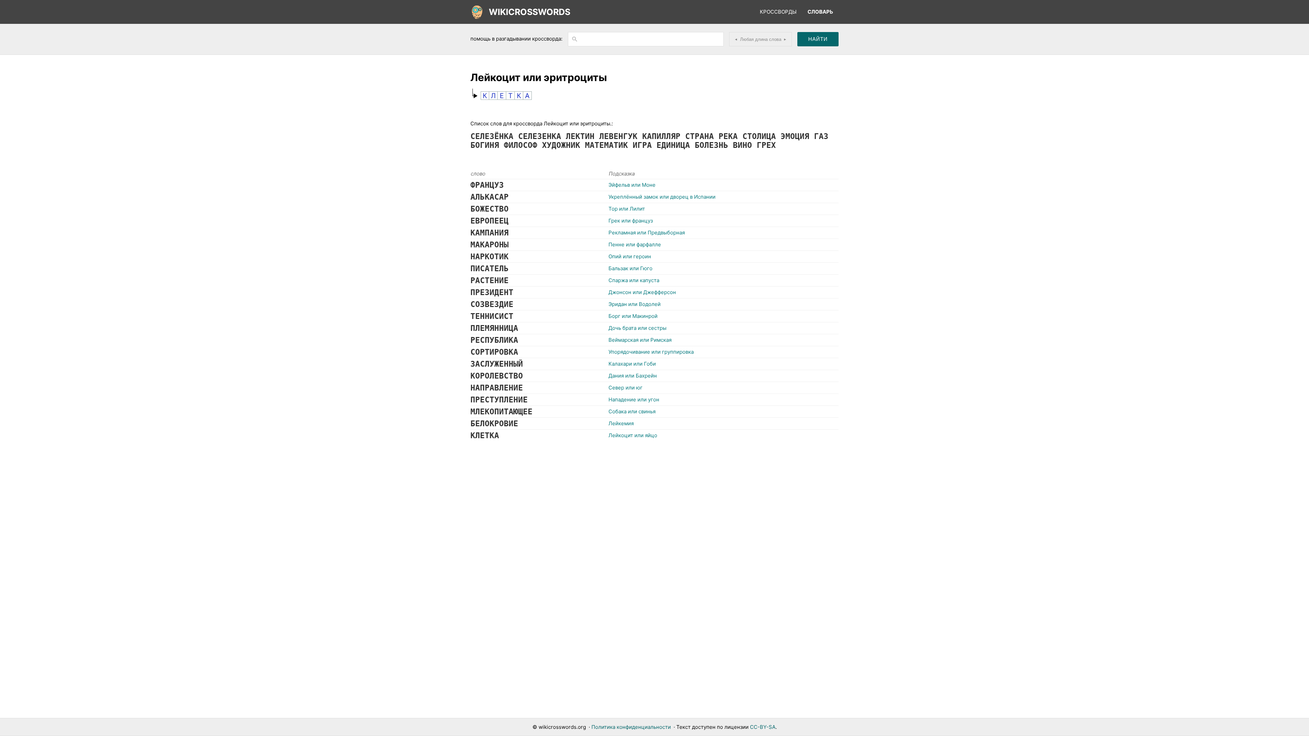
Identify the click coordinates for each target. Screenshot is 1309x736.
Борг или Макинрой (633, 316)
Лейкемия (621, 423)
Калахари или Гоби (632, 364)
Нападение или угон (633, 399)
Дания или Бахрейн (632, 375)
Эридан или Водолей (634, 304)
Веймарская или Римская (640, 340)
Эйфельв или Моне (632, 185)
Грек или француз (630, 220)
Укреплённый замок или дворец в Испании (662, 197)
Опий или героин (629, 256)
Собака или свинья (632, 411)
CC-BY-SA (763, 727)
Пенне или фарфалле (634, 244)
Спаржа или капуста (633, 280)
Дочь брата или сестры (637, 328)
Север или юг (625, 387)
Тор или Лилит (626, 208)
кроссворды (778, 12)
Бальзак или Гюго (630, 268)
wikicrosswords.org (562, 727)
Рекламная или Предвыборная (646, 232)
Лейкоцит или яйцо (632, 435)
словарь (820, 12)
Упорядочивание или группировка (651, 352)
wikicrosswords (529, 12)
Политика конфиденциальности (631, 727)
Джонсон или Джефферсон (642, 292)
